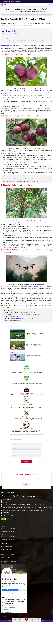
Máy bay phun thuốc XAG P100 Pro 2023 (10, 531)
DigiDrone (30, 307)
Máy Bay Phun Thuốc (5, 526)
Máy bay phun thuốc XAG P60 (8, 539)
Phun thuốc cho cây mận (7, 45)
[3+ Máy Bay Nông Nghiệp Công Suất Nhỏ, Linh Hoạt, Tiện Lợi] (17, 356)
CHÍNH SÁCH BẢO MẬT (6, 552)
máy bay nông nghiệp (35, 286)
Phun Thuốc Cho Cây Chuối (13, 181)
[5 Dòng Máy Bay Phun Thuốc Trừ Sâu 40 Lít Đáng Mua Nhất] (17, 334)
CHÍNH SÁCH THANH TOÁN (7, 554)
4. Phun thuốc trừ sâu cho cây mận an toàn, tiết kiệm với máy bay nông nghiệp (23, 40)
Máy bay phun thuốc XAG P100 (8, 528)
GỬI (26, 484)
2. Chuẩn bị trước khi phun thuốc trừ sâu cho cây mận (17, 36)
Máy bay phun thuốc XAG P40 (8, 534)
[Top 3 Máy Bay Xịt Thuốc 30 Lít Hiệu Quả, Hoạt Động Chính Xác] (17, 345)
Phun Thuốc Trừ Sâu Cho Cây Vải (17, 179)
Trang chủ (10, 11)
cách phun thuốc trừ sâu (45, 90)
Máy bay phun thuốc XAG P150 (8, 536)
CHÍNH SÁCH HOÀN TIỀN (6, 557)
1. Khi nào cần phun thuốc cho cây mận (13, 33)
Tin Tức (16, 11)
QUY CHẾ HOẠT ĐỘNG (6, 549)
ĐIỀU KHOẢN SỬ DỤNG (6, 546)
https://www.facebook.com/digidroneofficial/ (21, 318)
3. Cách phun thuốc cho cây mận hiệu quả (14, 38)
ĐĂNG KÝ (26, 461)
